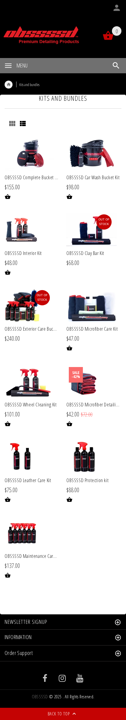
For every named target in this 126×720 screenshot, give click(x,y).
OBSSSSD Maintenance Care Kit (33, 556)
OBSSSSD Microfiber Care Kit (92, 328)
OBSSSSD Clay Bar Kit (85, 253)
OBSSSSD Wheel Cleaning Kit (31, 404)
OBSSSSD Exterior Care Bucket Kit (35, 328)
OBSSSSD (40, 696)
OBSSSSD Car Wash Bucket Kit (93, 177)
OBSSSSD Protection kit (87, 480)
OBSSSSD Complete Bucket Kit (32, 177)
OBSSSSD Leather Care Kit (28, 480)
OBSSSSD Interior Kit (23, 253)
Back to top (59, 714)
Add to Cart (11, 196)
